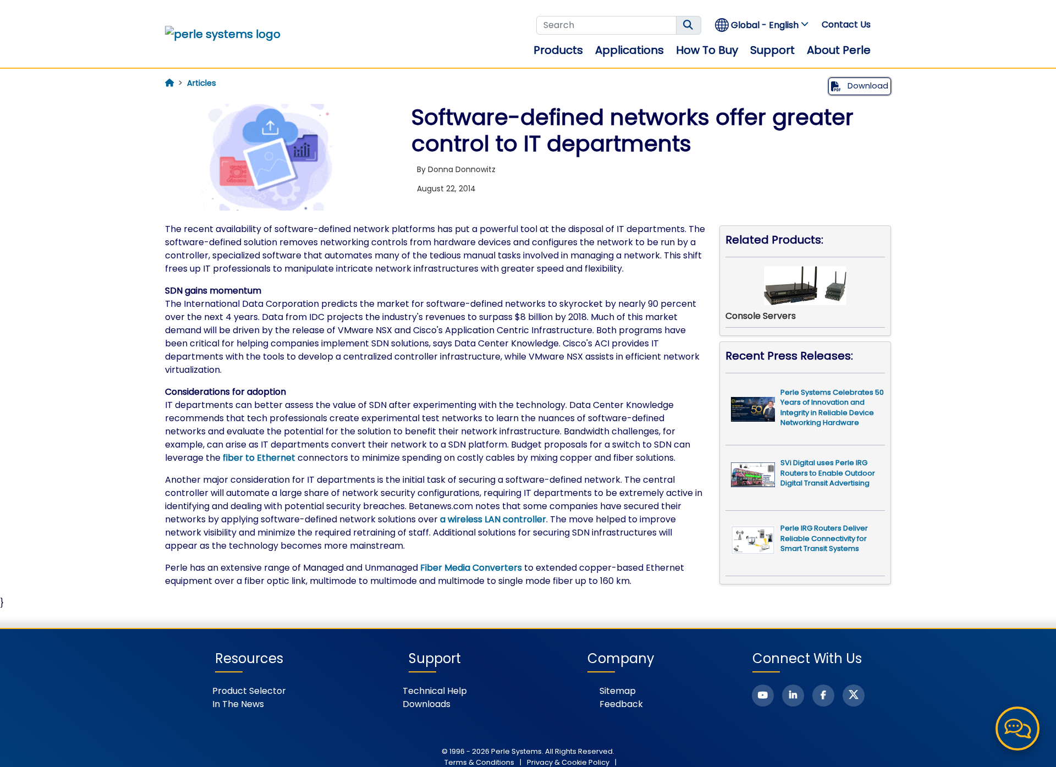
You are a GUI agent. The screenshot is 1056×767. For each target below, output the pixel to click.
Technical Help (435, 691)
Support (772, 50)
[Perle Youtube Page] (763, 696)
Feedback (621, 704)
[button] (762, 25)
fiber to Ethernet (259, 457)
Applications (629, 50)
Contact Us (846, 24)
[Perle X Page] (854, 696)
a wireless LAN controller (493, 519)
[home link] (222, 34)
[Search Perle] (688, 25)
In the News (238, 704)
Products (558, 50)
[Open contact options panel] (1018, 729)
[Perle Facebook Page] (823, 696)
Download (866, 85)
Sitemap (618, 691)
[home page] (169, 83)
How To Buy (707, 50)
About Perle (839, 50)
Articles (201, 83)
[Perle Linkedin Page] (793, 696)
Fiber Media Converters (471, 567)
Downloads (426, 704)
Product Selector (249, 691)
